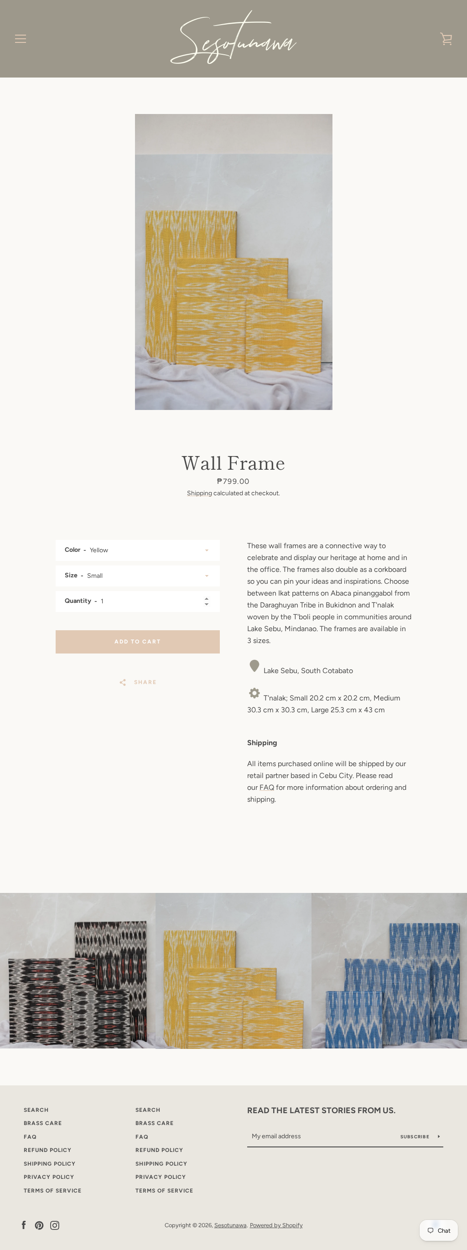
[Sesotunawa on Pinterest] (39, 1224)
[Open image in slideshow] (233, 262)
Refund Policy (48, 1150)
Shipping (199, 493)
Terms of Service (53, 1191)
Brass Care (43, 1123)
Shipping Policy (50, 1164)
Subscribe (415, 1137)
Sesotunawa (230, 1225)
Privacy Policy (49, 1177)
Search (36, 1110)
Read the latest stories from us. (321, 1110)
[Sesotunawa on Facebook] (23, 1224)
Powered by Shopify (276, 1225)
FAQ (266, 787)
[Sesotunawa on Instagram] (54, 1224)
